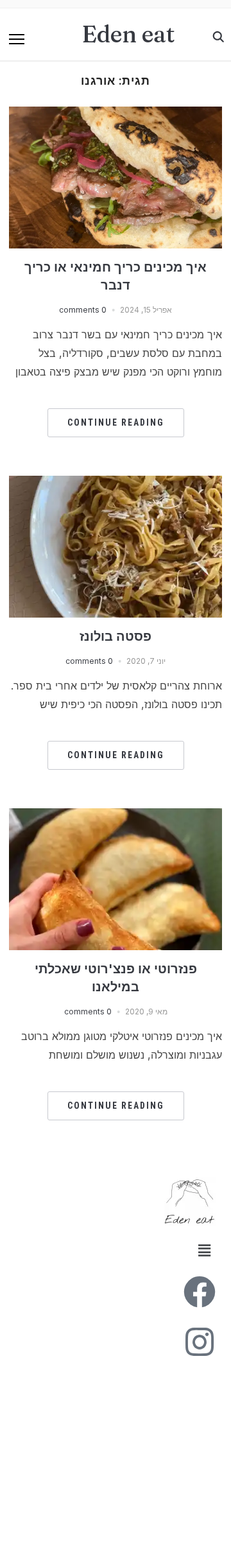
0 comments (83, 310)
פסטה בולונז (115, 636)
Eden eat (128, 34)
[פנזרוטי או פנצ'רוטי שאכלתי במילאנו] (115, 816)
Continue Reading (115, 422)
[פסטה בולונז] (115, 483)
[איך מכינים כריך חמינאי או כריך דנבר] (115, 114)
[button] (16, 39)
